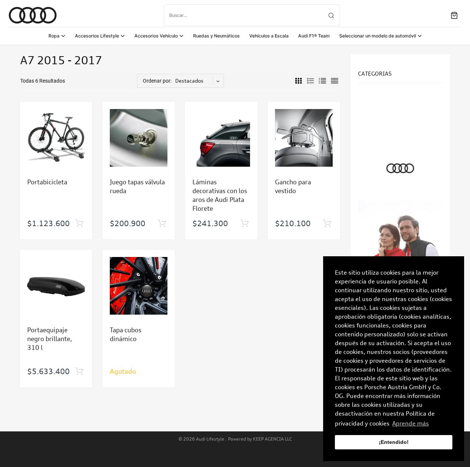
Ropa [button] (53, 36)
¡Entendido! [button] (394, 442)
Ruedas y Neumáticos (216, 36)
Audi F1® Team (314, 36)
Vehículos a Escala (269, 36)
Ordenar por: (157, 81)
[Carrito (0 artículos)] (454, 15)
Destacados (189, 80)
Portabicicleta (47, 182)
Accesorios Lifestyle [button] (97, 36)
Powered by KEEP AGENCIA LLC (260, 439)
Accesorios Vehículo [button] (156, 36)
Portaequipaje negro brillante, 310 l (49, 338)
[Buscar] (331, 15)
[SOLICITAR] (79, 223)
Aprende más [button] (410, 423)
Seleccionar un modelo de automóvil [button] (377, 36)
